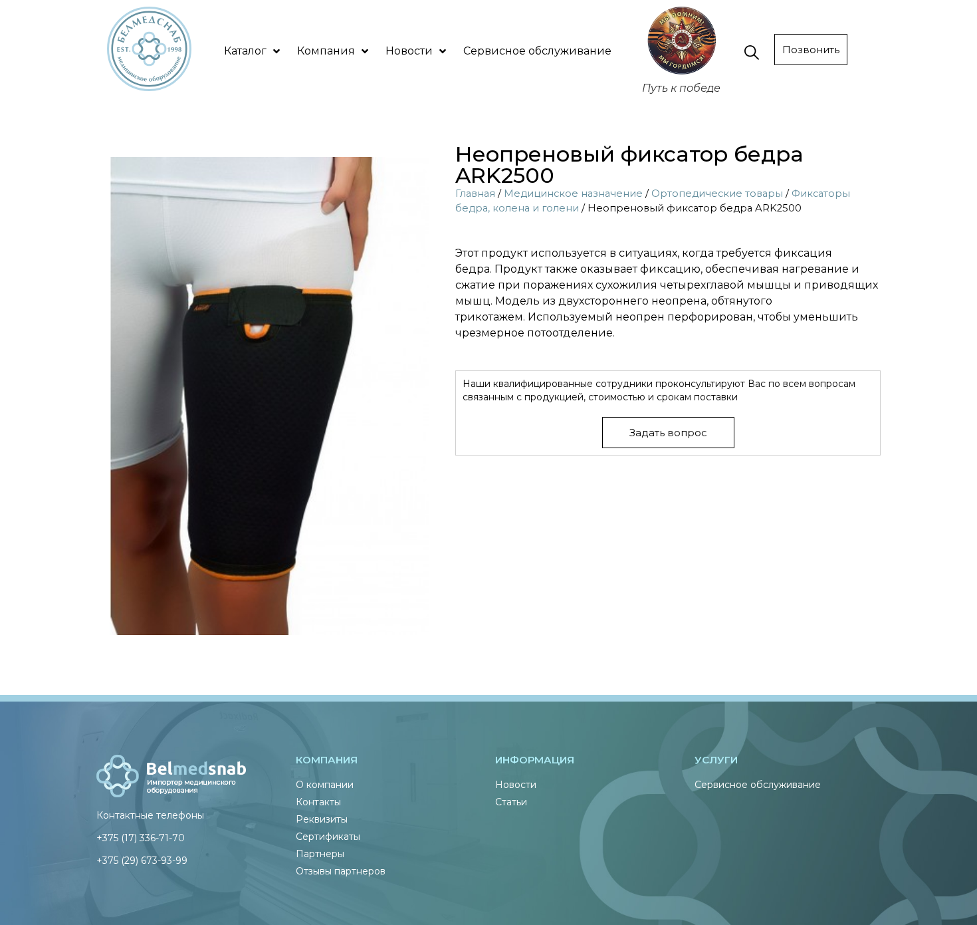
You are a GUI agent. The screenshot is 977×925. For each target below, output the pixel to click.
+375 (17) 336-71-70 (140, 838)
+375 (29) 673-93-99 (141, 860)
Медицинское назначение (573, 193)
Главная (475, 193)
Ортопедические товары (717, 193)
